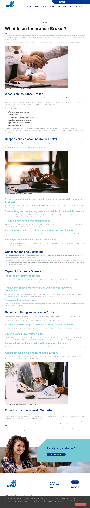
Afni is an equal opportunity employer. (33, 495)
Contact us (79, 6)
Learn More (62, 501)
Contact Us (53, 487)
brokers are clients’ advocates (22, 356)
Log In (75, 482)
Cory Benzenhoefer (9, 428)
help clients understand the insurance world (35, 143)
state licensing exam (48, 260)
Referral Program (62, 6)
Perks (44, 6)
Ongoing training (9, 262)
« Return (45, 22)
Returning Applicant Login (74, 2)
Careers (29, 6)
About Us (37, 6)
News (71, 6)
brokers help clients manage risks (36, 318)
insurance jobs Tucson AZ (23, 106)
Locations (51, 6)
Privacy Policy (47, 495)
